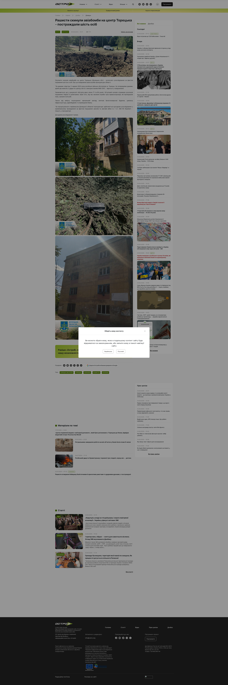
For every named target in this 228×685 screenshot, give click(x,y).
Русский (121, 351)
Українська (108, 351)
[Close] (145, 331)
